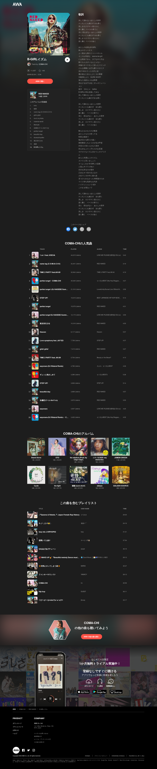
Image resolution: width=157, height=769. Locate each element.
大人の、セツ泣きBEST (105, 366)
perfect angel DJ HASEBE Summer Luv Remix (58, 315)
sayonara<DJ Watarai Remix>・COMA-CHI (57, 417)
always (99, 485)
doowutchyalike (39, 137)
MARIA (83, 566)
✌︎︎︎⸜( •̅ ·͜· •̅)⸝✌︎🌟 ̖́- (45, 523)
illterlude (36, 125)
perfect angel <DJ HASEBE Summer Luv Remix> (59, 289)
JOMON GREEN (120, 457)
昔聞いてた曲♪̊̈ (44, 540)
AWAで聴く (40, 81)
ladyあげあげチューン (47, 549)
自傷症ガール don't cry (41, 128)
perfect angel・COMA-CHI (50, 281)
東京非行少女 (38, 141)
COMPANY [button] (39, 718)
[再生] (67, 59)
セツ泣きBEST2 (102, 374)
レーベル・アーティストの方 (42, 739)
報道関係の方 (38, 736)
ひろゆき (84, 515)
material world (38, 121)
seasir (83, 549)
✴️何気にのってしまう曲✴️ (49, 566)
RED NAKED (43, 93)
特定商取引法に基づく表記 (136, 756)
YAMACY (84, 574)
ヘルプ (15, 733)
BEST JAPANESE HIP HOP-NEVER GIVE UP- (112, 298)
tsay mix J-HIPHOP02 (47, 532)
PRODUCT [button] (17, 718)
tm (82, 583)
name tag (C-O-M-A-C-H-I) (43, 112)
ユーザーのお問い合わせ (41, 733)
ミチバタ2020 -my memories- (100, 458)
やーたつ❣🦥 (85, 540)
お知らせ (16, 730)
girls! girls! (37, 115)
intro (35, 105)
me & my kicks (38, 118)
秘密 (35, 109)
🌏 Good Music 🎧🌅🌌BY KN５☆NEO (94, 557)
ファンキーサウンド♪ (47, 574)
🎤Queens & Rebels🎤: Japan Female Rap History (59, 514)
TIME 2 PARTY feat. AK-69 (50, 357)
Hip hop (42, 591)
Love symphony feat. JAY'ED (51, 340)
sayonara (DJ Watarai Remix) (51, 366)
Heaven (43, 332)
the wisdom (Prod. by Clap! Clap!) (78, 458)
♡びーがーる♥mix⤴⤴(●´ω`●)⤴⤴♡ (51, 600)
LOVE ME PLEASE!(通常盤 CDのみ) (109, 255)
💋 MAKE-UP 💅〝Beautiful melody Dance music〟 (59, 557)
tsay (82, 532)
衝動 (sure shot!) (78, 485)
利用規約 (87, 756)
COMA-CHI (43, 64)
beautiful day (38, 134)
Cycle (36, 485)
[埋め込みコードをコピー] (89, 229)
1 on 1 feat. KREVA (47, 255)
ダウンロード (17, 723)
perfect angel (38, 131)
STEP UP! (44, 298)
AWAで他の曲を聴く (92, 636)
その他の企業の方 (39, 742)
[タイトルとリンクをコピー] (82, 229)
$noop (83, 600)
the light (57, 485)
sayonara (43, 408)
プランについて (18, 727)
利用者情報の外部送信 (118, 756)
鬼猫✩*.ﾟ (84, 523)
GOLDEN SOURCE (120, 485)
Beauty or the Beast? (104, 357)
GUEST (83, 591)
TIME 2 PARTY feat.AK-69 (50, 272)
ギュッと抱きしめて (47, 374)
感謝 (35, 144)
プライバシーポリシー (101, 756)
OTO (57, 457)
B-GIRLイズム (43, 709)
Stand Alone (36, 457)
